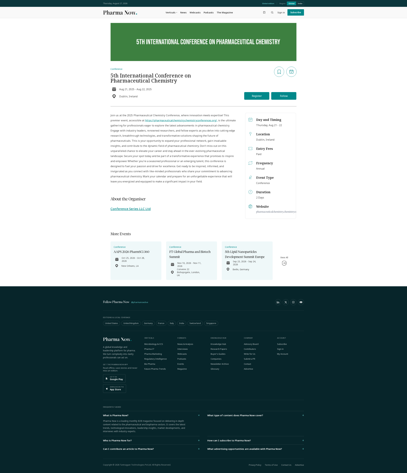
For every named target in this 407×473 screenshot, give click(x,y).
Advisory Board (251, 344)
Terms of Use (271, 465)
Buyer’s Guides (218, 353)
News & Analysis (185, 344)
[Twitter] (286, 302)
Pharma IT (149, 349)
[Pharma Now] (120, 12)
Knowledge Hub (218, 344)
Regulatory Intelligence (155, 358)
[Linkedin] (278, 302)
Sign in (281, 12)
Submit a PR (249, 358)
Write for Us (249, 353)
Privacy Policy (255, 465)
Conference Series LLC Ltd (130, 209)
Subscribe (295, 12)
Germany (148, 323)
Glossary (215, 368)
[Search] (272, 12)
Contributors (250, 349)
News (183, 12)
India (300, 3)
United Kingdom (131, 323)
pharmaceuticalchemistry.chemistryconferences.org (283, 212)
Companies (216, 358)
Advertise (248, 368)
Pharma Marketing (153, 353)
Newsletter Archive (220, 363)
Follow (284, 96)
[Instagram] (293, 302)
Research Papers (219, 349)
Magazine (182, 368)
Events (180, 363)
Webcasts (195, 12)
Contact (247, 363)
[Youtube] (301, 302)
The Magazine (225, 12)
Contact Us (286, 465)
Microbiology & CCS (153, 344)
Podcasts (209, 12)
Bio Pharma (149, 363)
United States (111, 323)
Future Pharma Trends (155, 368)
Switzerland (195, 323)
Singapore (211, 323)
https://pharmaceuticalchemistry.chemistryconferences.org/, (181, 120)
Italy (172, 323)
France (161, 323)
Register (257, 96)
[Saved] (264, 12)
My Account (282, 353)
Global (291, 3)
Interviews (182, 349)
